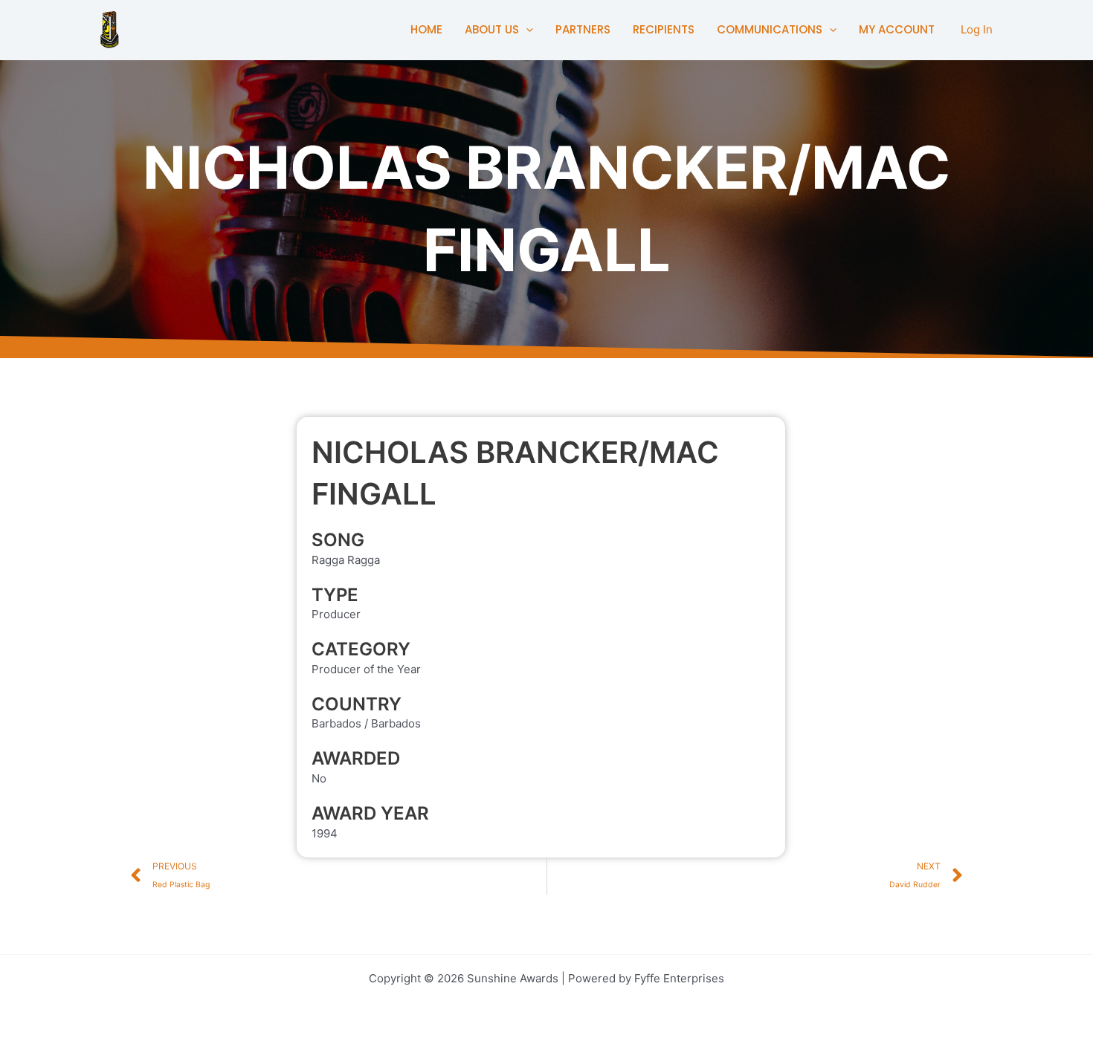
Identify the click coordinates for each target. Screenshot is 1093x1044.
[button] (526, 29)
